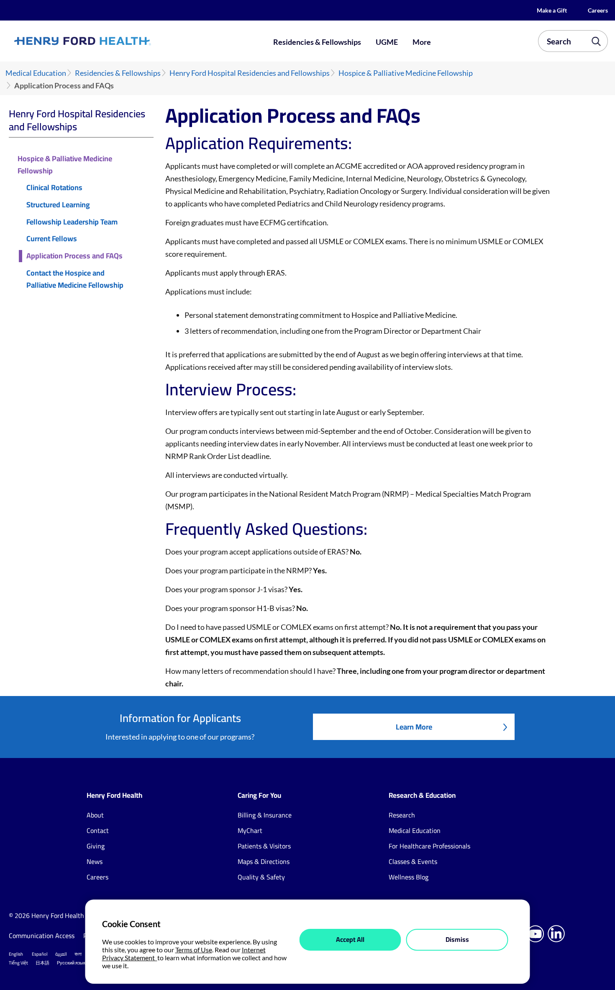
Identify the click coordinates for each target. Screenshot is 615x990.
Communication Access (41, 935)
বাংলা (78, 954)
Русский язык (71, 963)
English (16, 954)
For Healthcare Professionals (429, 846)
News (94, 861)
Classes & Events (413, 861)
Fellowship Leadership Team (72, 222)
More (422, 41)
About (95, 815)
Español (40, 954)
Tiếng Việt (18, 963)
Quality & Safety (261, 877)
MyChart (250, 830)
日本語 (42, 963)
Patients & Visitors (264, 846)
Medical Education (35, 73)
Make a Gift (552, 10)
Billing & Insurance (265, 815)
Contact (98, 830)
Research (402, 815)
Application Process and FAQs (74, 256)
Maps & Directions (264, 861)
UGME (387, 41)
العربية (61, 954)
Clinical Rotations (54, 188)
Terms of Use (193, 950)
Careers (598, 10)
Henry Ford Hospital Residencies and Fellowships (249, 73)
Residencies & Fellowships (317, 41)
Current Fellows (51, 239)
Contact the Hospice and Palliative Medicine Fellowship (74, 279)
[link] (112, 41)
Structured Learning (58, 205)
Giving (96, 846)
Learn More (414, 727)
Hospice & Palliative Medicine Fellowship (405, 73)
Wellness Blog (408, 877)
